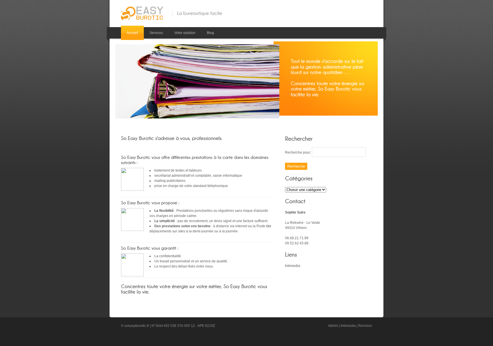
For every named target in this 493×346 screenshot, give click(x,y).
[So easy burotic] (141, 9)
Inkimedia (292, 266)
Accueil (132, 33)
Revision (365, 326)
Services (156, 33)
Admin (333, 326)
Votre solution (184, 33)
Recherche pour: (298, 152)
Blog (210, 33)
